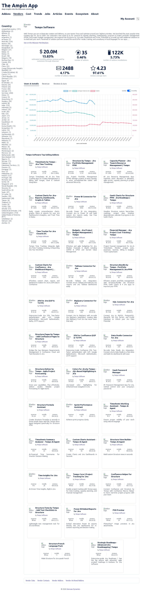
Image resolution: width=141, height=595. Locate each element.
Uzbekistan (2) (7, 219)
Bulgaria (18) (6, 58)
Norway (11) (6, 161)
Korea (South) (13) (8, 126)
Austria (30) (6, 44)
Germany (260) (7, 93)
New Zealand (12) (8, 157)
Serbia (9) (5, 182)
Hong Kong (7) (7, 99)
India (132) (6, 105)
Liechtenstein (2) (8, 134)
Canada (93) (6, 62)
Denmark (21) (7, 78)
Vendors (18, 13)
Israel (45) (5, 111)
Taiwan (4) (5, 200)
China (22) (5, 66)
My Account (128, 18)
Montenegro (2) (8, 151)
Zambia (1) (6, 223)
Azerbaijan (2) (7, 46)
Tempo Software (42, 167)
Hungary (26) (7, 101)
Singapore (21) (7, 184)
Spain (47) (5, 192)
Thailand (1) (6, 202)
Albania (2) (6, 33)
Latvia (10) (6, 130)
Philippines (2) (7, 173)
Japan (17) (6, 116)
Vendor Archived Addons (75, 580)
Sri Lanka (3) (6, 194)
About (95, 13)
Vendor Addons (58, 580)
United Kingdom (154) (10, 213)
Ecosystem (82, 13)
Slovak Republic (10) (9, 186)
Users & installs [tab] (31, 84)
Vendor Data (30, 580)
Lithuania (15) (7, 136)
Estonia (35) (6, 85)
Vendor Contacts (43, 580)
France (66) (6, 89)
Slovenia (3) (6, 188)
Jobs (47, 13)
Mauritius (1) (6, 145)
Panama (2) (6, 167)
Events (69, 13)
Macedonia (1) (7, 138)
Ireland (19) (6, 109)
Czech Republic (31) (9, 76)
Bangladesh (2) (7, 48)
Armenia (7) (6, 39)
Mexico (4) (6, 147)
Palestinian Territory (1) (10, 165)
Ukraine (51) (6, 209)
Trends (38, 13)
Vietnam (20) (6, 221)
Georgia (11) (6, 91)
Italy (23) (5, 114)
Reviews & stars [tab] (60, 84)
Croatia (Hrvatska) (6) (10, 72)
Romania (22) (7, 180)
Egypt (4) (5, 81)
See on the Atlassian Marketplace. (36, 43)
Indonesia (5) (6, 107)
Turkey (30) (6, 207)
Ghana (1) (5, 95)
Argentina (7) (7, 37)
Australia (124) (7, 41)
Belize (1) (5, 52)
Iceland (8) (6, 103)
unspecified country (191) (11, 29)
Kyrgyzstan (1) (7, 128)
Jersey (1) (5, 118)
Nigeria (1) (6, 159)
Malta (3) (5, 142)
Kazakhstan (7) (7, 122)
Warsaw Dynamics (73, 589)
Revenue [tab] (45, 84)
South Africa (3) (7, 190)
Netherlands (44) (8, 155)
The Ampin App (20, 6)
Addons (6, 13)
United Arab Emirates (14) (11, 211)
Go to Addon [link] (44, 174)
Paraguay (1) (6, 169)
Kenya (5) (5, 124)
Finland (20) (6, 87)
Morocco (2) (6, 153)
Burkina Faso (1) (8, 60)
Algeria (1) (6, 35)
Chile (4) (5, 64)
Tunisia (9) (5, 204)
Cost (28, 13)
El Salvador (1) (7, 83)
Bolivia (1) (5, 54)
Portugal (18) (7, 178)
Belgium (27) (6, 50)
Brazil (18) (6, 56)
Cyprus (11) (6, 74)
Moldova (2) (6, 149)
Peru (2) (5, 171)
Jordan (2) (5, 120)
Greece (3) (6, 97)
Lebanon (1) (6, 132)
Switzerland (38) (8, 198)
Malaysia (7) (6, 140)
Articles (57, 13)
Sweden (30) (6, 196)
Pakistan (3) (6, 163)
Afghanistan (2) (7, 31)
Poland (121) (6, 176)
